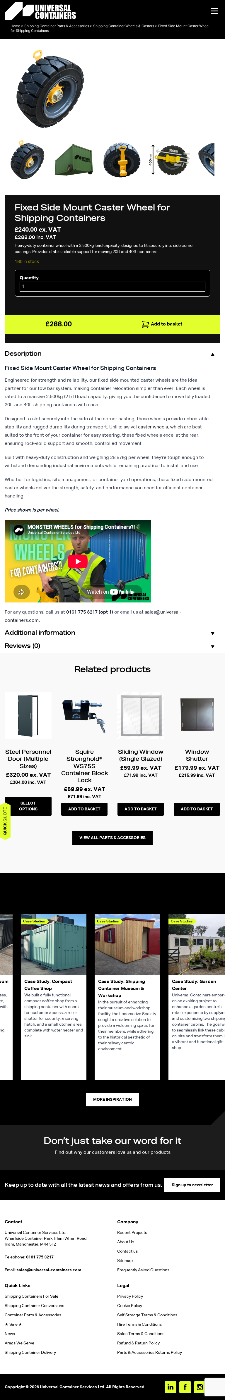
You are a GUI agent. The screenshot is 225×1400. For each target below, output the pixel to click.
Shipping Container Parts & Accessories (56, 26)
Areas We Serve (19, 1343)
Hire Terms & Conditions (139, 1324)
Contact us (127, 1251)
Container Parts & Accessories (33, 1315)
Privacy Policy (130, 1296)
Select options (28, 806)
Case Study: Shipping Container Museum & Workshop (121, 988)
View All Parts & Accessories (112, 838)
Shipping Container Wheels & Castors (123, 26)
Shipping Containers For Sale (31, 1296)
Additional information (40, 633)
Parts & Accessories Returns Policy (149, 1353)
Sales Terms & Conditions (140, 1334)
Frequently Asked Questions (143, 1270)
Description (23, 354)
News (10, 1334)
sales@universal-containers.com (48, 1270)
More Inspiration (112, 1100)
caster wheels (153, 427)
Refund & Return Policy (139, 1343)
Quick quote (5, 821)
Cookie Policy (129, 1306)
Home (15, 26)
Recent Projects (132, 1233)
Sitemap (125, 1261)
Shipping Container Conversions (34, 1306)
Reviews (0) (22, 647)
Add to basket (166, 324)
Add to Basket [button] (84, 809)
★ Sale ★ (13, 1324)
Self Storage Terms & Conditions (147, 1315)
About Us (125, 1242)
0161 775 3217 (40, 1257)
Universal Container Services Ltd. (72, 1387)
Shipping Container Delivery (30, 1353)
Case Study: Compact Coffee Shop (48, 985)
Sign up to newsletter (192, 1185)
